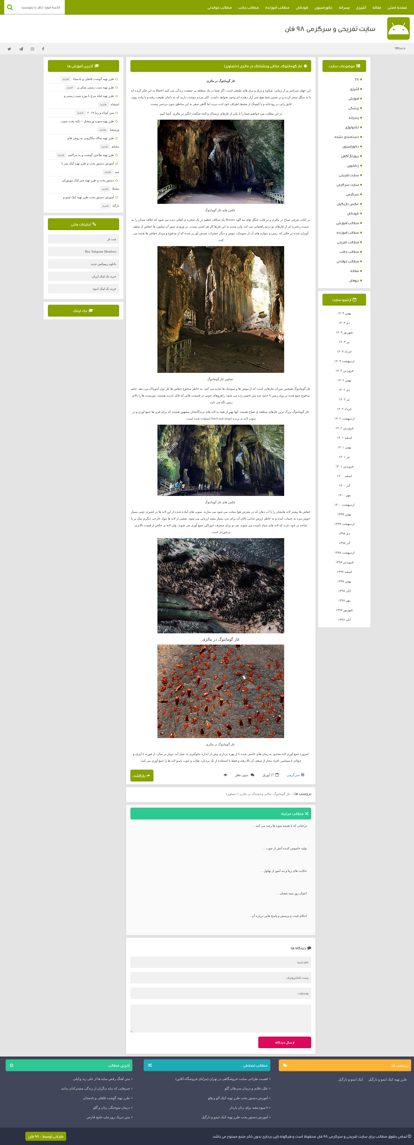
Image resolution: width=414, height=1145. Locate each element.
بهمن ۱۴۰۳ (344, 313)
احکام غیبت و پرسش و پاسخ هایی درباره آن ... (277, 915)
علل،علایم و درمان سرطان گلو (246, 1088)
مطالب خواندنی (220, 7)
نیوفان (354, 280)
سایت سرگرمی (348, 185)
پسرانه (344, 7)
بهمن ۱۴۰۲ (344, 380)
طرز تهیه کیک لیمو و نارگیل (387, 1079)
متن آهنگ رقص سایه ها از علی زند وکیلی (101, 1079)
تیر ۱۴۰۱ (344, 456)
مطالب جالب (248, 7)
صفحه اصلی (397, 7)
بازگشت (138, 775)
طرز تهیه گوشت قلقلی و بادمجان (88, 79)
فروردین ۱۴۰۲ (344, 428)
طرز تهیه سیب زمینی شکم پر (90, 87)
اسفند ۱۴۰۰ (344, 476)
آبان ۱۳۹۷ (344, 590)
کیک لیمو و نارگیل (350, 1079)
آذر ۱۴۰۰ (344, 485)
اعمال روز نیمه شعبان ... (291, 893)
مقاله (377, 7)
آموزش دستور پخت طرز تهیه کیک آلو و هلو (238, 1098)
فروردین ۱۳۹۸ (344, 562)
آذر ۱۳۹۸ (344, 543)
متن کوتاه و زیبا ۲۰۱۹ (95, 112)
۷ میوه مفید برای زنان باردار (249, 1108)
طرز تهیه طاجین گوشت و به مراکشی (86, 155)
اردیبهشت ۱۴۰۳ (344, 361)
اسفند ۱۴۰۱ (344, 437)
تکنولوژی (352, 127)
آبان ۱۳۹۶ (344, 619)
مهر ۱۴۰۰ (344, 495)
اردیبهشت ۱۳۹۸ (344, 552)
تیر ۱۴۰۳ (344, 342)
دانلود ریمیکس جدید (103, 264)
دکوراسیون (323, 7)
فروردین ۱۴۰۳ (344, 370)
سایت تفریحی (349, 175)
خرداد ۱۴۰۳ (344, 351)
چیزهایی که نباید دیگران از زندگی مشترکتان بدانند (95, 1088)
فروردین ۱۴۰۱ (344, 466)
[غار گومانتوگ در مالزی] (220, 162)
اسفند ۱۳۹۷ (344, 571)
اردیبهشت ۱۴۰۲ (344, 418)
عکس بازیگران (348, 204)
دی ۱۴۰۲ (344, 389)
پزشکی (353, 108)
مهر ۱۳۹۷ (344, 600)
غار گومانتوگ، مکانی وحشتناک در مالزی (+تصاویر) (263, 66)
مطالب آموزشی (347, 223)
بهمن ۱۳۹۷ (344, 581)
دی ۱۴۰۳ (344, 322)
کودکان (302, 7)
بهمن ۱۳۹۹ (344, 514)
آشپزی (361, 7)
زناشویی (353, 165)
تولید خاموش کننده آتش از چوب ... (285, 848)
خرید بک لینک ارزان (104, 276)
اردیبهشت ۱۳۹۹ (344, 523)
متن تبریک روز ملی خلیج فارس (108, 1117)
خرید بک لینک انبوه (104, 288)
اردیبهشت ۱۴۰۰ (344, 504)
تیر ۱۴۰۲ (344, 399)
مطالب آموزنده (277, 7)
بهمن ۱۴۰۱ (344, 447)
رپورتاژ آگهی (350, 156)
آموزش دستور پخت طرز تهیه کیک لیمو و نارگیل (234, 1117)
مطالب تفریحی (348, 242)
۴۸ (357, 79)
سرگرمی (352, 194)
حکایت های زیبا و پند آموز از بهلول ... (283, 870)
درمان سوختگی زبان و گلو (111, 1108)
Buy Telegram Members (100, 251)
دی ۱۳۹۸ (344, 533)
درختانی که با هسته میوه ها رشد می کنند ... (279, 825)
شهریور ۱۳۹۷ (344, 610)
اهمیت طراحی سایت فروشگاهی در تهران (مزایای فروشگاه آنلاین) (221, 1079)
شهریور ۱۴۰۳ (344, 332)
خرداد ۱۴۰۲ (344, 409)
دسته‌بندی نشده (347, 137)
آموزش (353, 98)
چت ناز (111, 239)
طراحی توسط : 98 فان (45, 1136)
